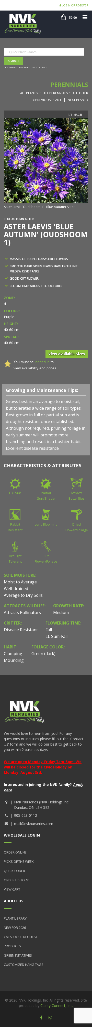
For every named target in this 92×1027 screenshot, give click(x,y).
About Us (14, 900)
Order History (16, 880)
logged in (42, 362)
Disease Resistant (21, 629)
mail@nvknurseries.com (33, 823)
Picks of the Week (19, 861)
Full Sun (15, 493)
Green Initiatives (18, 955)
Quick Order (14, 870)
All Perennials (55, 93)
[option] (46, 164)
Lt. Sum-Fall (56, 636)
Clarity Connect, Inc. (56, 1005)
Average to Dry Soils (23, 595)
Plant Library (15, 918)
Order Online (15, 852)
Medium (61, 612)
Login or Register (74, 5)
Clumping (13, 653)
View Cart (12, 889)
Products (12, 946)
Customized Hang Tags (23, 964)
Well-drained (16, 588)
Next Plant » (78, 99)
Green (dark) (43, 653)
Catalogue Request (21, 936)
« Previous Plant (47, 99)
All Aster (80, 93)
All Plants (29, 93)
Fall (48, 629)
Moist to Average (20, 582)
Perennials (69, 84)
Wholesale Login (22, 835)
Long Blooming (46, 524)
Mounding (14, 660)
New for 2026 (15, 927)
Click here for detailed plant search (25, 67)
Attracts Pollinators (22, 612)
